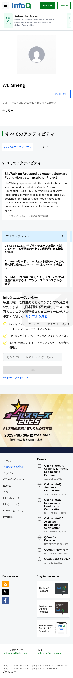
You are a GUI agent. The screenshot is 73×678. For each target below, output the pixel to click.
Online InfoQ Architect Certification (52, 487)
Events (7, 485)
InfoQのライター (12, 498)
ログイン (8, 473)
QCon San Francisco (51, 539)
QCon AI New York (56, 549)
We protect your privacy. (15, 377)
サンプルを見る (36, 316)
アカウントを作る (13, 466)
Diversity (8, 516)
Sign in (64, 5)
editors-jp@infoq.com (49, 653)
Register (47, 5)
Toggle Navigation (5, 5)
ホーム (7, 460)
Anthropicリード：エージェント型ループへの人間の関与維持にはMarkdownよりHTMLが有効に (34, 264)
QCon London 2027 (57, 558)
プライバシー (9, 671)
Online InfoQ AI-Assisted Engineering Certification (54, 523)
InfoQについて (11, 504)
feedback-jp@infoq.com (14, 653)
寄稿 (5, 491)
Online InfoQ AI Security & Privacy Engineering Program (56, 470)
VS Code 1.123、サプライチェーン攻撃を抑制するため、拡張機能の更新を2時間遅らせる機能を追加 (34, 248)
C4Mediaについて (13, 510)
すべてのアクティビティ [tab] (18, 147)
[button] (32, 370)
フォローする (61, 94)
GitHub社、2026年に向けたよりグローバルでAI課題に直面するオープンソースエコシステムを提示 (34, 280)
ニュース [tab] (42, 147)
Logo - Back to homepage (22, 5)
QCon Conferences (14, 479)
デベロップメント (17, 236)
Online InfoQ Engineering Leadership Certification (52, 504)
